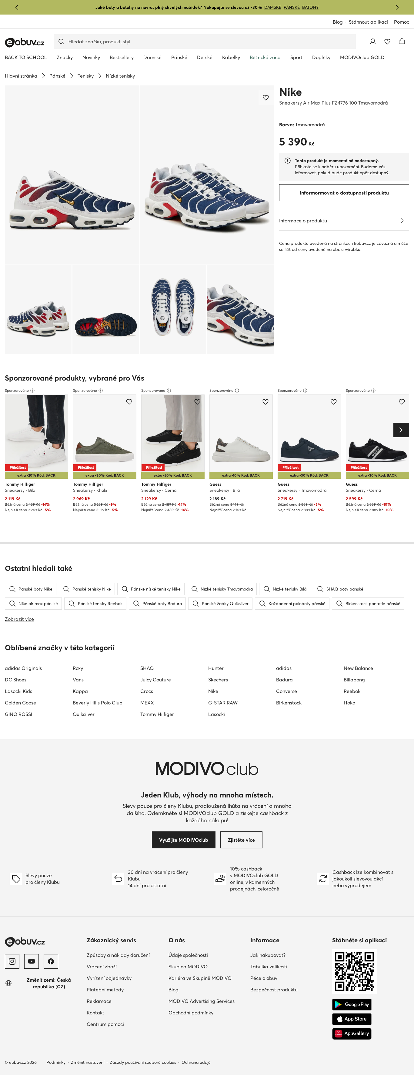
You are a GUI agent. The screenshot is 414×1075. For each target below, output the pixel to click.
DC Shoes (15, 680)
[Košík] (402, 41)
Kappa (80, 691)
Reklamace (99, 1001)
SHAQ (147, 668)
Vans (78, 680)
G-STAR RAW (223, 703)
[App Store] (352, 1019)
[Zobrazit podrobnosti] (402, 220)
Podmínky (55, 1062)
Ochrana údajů (196, 1062)
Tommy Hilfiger (157, 714)
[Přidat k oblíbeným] (266, 97)
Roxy (78, 668)
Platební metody (105, 990)
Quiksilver (84, 714)
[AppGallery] (352, 1034)
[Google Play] (352, 1005)
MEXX (147, 703)
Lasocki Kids (18, 691)
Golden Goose (20, 703)
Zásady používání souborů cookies (143, 1062)
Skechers (218, 680)
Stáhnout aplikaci (368, 22)
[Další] (397, 7)
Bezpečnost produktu (274, 990)
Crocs (146, 691)
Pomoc (401, 22)
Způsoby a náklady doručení (118, 955)
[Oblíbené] (387, 41)
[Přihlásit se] (373, 41)
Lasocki (216, 714)
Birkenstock (289, 703)
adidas (284, 668)
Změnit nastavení (87, 1062)
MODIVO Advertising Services (202, 1001)
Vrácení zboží (102, 967)
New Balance (358, 668)
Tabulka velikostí (268, 967)
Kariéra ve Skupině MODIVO (200, 978)
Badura (284, 680)
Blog (338, 22)
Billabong (354, 680)
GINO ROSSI (18, 714)
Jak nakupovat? (267, 955)
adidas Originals (23, 668)
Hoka (350, 703)
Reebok (352, 691)
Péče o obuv (263, 978)
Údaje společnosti (188, 955)
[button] (72, 175)
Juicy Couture (155, 680)
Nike (290, 91)
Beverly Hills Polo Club (97, 703)
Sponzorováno (17, 390)
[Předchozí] (17, 7)
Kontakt (95, 1013)
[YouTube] (31, 961)
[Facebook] (51, 961)
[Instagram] (12, 961)
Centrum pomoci (105, 1024)
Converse (286, 691)
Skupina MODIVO (188, 967)
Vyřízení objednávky (109, 978)
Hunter (216, 668)
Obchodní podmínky (191, 1013)
